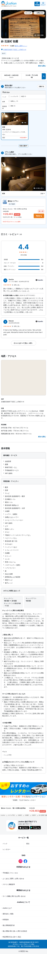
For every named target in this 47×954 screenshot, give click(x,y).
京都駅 (27, 815)
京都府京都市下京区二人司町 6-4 (14, 49)
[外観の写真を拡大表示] (23, 24)
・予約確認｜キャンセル (9, 873)
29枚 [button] (25, 122)
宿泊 (27, 843)
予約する (39, 216)
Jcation (3, 815)
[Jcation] (8, 4)
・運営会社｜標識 (7, 914)
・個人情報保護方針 (8, 925)
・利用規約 (5, 919)
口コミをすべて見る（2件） (23, 343)
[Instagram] (21, 861)
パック (5, 843)
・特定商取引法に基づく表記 (11, 937)
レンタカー (6, 849)
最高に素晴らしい (21, 46)
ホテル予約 (11, 815)
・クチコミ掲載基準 (8, 884)
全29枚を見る (40, 188)
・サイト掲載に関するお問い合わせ (13, 896)
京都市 (34, 815)
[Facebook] (26, 861)
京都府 (20, 815)
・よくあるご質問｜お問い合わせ (12, 878)
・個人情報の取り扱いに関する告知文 (14, 931)
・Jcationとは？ (6, 908)
